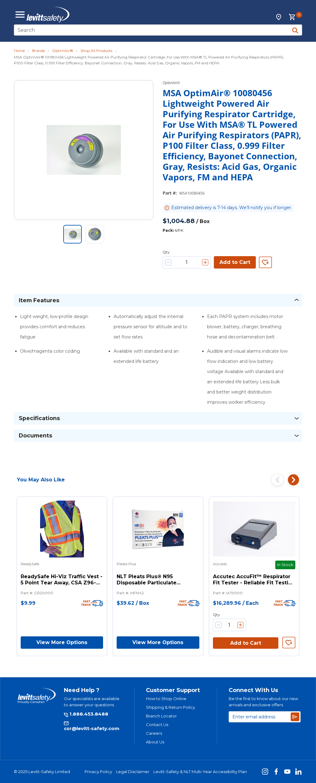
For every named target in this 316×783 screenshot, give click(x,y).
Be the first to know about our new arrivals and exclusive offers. (263, 701)
